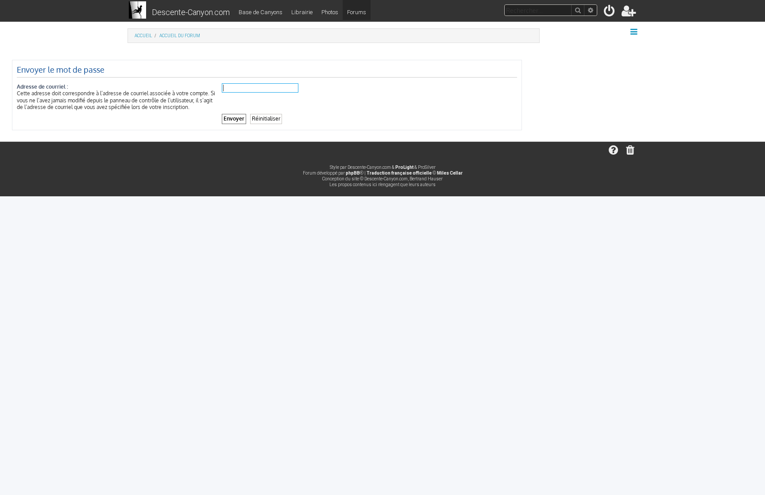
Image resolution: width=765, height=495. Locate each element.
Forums (356, 12)
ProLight (404, 167)
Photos (329, 12)
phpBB (353, 173)
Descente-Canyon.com (191, 12)
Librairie (302, 12)
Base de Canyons (260, 12)
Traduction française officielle (399, 173)
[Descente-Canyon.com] (137, 10)
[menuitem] (610, 12)
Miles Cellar (450, 173)
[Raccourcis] (635, 32)
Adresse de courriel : (42, 86)
